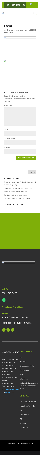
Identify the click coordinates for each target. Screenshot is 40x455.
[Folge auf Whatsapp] (4, 300)
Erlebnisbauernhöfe (27, 366)
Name (6, 129)
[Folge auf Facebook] (12, 330)
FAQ (21, 410)
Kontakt (23, 362)
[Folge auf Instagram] (8, 330)
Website (7, 147)
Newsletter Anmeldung (13, 307)
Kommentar (8, 105)
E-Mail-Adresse (10, 138)
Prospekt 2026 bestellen (28, 402)
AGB (22, 419)
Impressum (24, 427)
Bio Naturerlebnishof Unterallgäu (15, 195)
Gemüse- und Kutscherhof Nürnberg (17, 198)
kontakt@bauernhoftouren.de (15, 317)
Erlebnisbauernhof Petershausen (15, 192)
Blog (21, 375)
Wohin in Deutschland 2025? (29, 385)
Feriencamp (9, 392)
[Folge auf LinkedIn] (4, 330)
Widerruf (23, 423)
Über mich (24, 379)
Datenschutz (24, 415)
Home (22, 357)
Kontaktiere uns (20, 241)
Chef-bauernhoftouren (15, 30)
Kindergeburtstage (12, 389)
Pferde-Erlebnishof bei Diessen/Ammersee (19, 188)
